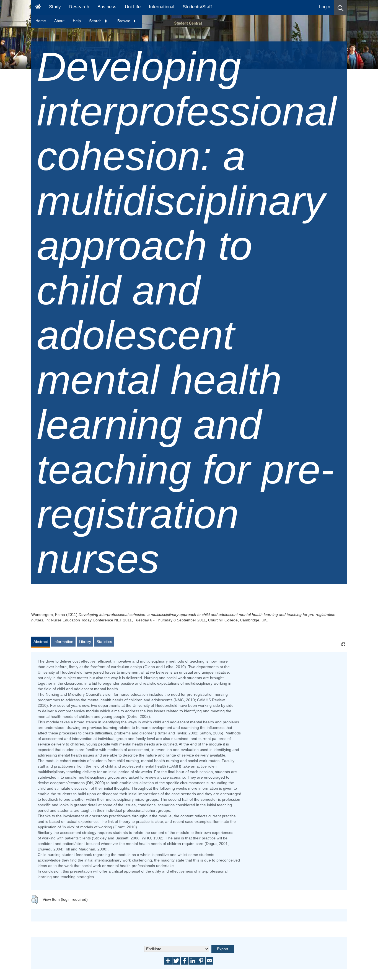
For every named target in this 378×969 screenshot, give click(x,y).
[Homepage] (38, 7)
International (161, 6)
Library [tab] (85, 641)
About (59, 21)
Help (77, 21)
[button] (340, 7)
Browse (124, 21)
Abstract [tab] (40, 641)
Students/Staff (197, 6)
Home (40, 21)
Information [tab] (63, 641)
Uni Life (133, 6)
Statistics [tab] (104, 641)
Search (96, 21)
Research (79, 6)
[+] (343, 644)
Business (106, 6)
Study (55, 6)
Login (324, 6)
